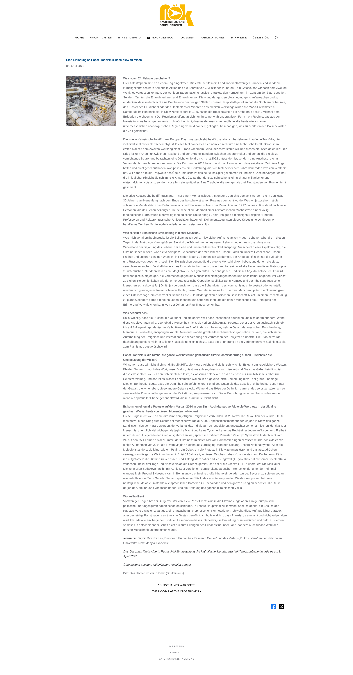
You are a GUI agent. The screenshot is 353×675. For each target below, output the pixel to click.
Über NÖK (261, 37)
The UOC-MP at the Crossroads (175, 591)
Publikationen (213, 37)
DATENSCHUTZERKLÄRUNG (176, 659)
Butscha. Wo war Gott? (177, 585)
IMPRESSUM (176, 646)
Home (79, 37)
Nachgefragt (163, 37)
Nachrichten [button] (101, 37)
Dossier (187, 37)
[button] (276, 37)
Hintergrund (129, 37)
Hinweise (239, 37)
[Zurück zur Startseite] (176, 15)
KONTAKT (176, 652)
